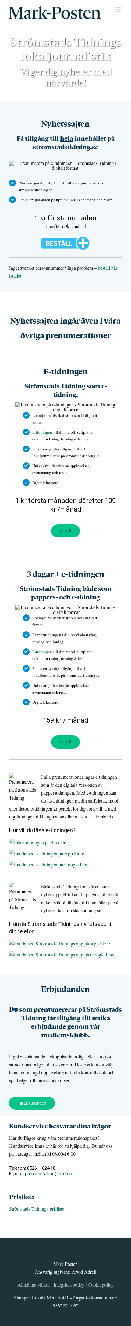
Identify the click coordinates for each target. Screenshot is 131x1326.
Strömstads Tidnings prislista (36, 1196)
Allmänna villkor (33, 1272)
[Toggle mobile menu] (118, 9)
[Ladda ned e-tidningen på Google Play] (50, 850)
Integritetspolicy (69, 1272)
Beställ (65, 524)
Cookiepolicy (101, 1272)
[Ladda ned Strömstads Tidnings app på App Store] (61, 930)
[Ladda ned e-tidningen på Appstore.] (48, 839)
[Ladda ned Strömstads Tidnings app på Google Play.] (63, 941)
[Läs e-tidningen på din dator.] (40, 828)
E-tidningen (42, 432)
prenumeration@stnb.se (49, 1161)
